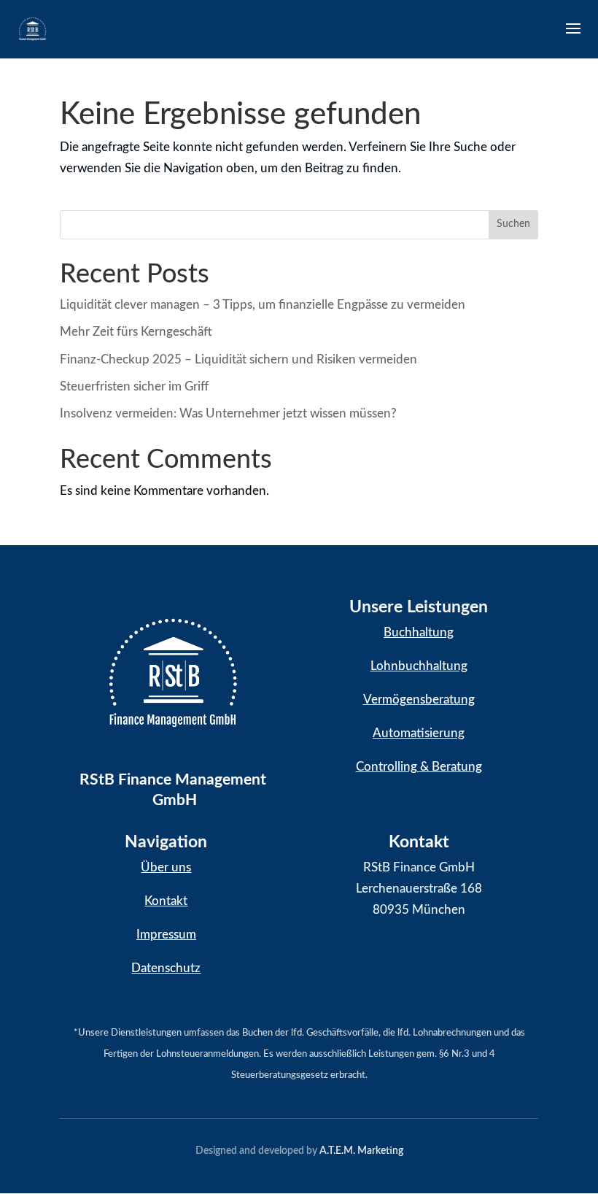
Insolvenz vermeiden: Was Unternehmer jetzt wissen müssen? (228, 413)
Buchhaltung (419, 632)
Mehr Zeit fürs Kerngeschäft (136, 332)
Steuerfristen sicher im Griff (134, 386)
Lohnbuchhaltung (418, 666)
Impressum (166, 934)
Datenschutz (166, 968)
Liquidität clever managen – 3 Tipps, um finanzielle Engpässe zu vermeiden (262, 304)
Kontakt (165, 901)
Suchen (513, 224)
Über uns (166, 867)
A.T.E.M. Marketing (361, 1151)
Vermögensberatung (419, 699)
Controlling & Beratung (419, 766)
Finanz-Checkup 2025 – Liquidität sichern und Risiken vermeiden (238, 359)
